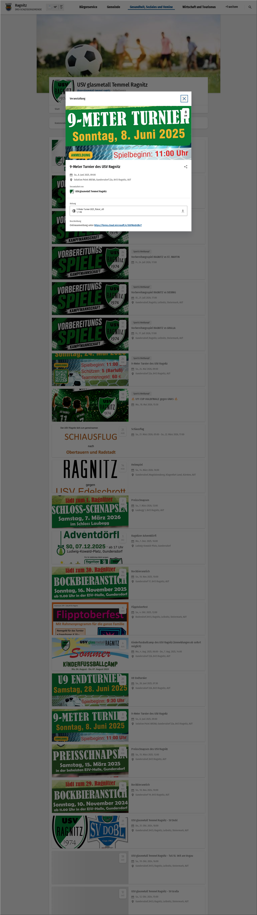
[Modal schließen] (128, 457)
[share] (185, 166)
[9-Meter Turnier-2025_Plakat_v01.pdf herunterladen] (183, 211)
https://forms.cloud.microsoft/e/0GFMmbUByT (118, 225)
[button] (128, 133)
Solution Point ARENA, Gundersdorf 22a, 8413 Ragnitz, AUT (102, 180)
